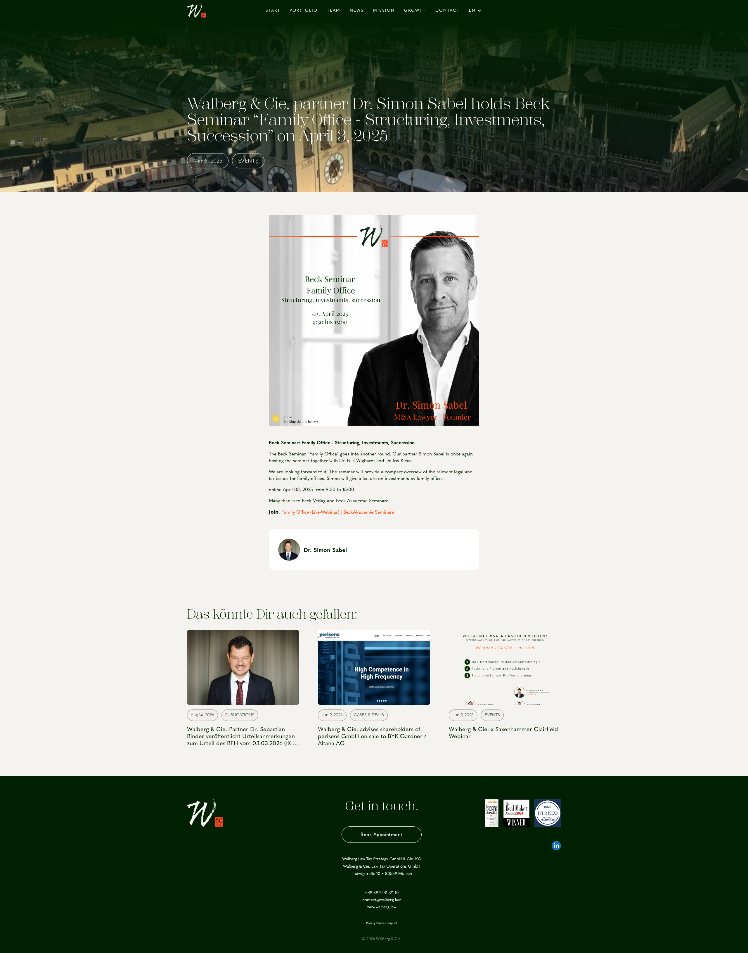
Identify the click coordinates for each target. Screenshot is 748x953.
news (357, 10)
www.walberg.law (381, 907)
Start (273, 10)
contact (447, 10)
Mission (384, 10)
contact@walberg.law (382, 900)
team (333, 10)
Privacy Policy (375, 923)
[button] (475, 10)
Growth (415, 10)
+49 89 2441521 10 (382, 892)
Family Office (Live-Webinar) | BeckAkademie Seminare (337, 512)
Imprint (392, 923)
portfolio (304, 10)
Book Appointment (382, 834)
